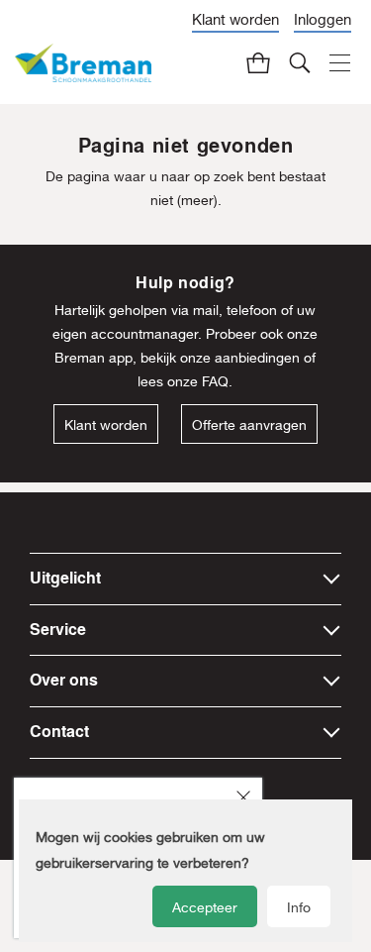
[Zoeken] (300, 62)
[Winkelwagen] (258, 62)
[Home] (83, 63)
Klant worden (235, 19)
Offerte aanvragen (249, 425)
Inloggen (322, 19)
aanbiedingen (257, 358)
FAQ (215, 381)
